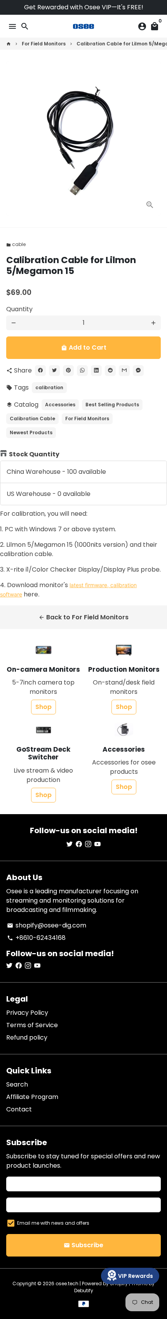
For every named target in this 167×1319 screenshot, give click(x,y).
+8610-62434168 (36, 937)
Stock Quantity (34, 454)
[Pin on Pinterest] (68, 370)
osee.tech (67, 1283)
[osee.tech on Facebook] (79, 844)
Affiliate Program (32, 1096)
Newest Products (31, 432)
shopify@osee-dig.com (46, 925)
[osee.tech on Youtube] (97, 844)
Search (17, 1084)
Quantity (19, 309)
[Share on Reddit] (110, 370)
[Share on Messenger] (138, 370)
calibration (49, 387)
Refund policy (26, 1037)
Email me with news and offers (53, 1223)
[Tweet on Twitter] (54, 370)
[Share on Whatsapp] (82, 370)
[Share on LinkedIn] (96, 370)
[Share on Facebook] (40, 370)
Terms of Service (32, 1025)
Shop (43, 706)
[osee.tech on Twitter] (69, 844)
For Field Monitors (44, 43)
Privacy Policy (27, 1012)
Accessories (60, 404)
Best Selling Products (112, 404)
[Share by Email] (124, 370)
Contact (19, 1109)
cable (16, 244)
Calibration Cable (32, 418)
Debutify (83, 1290)
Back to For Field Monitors (83, 617)
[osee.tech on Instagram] (88, 844)
